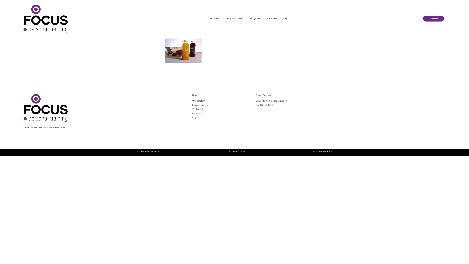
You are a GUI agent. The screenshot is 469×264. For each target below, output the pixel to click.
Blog (285, 18)
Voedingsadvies (255, 18)
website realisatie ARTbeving (322, 151)
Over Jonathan (215, 18)
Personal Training (234, 18)
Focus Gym (272, 18)
